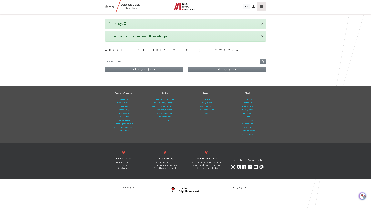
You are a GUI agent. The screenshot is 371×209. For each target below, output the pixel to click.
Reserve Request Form (165, 113)
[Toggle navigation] (261, 6)
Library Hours (247, 113)
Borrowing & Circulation (164, 99)
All (237, 50)
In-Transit (165, 120)
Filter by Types (225, 69)
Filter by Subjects (143, 69)
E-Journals (123, 106)
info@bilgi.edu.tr (240, 187)
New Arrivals (124, 131)
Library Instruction (206, 99)
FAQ (206, 113)
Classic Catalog (123, 110)
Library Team (247, 110)
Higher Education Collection (124, 127)
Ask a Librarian (206, 106)
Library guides (206, 103)
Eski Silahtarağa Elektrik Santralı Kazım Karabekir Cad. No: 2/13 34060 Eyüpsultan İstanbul (206, 163)
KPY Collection (123, 117)
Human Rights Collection (123, 124)
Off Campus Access (206, 110)
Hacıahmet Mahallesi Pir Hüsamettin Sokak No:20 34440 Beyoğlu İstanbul (165, 163)
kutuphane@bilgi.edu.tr (247, 160)
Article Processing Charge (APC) (165, 103)
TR (246, 6)
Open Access (124, 113)
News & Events (247, 134)
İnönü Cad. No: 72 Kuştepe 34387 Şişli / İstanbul (123, 163)
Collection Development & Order (164, 106)
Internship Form (164, 117)
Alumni (247, 117)
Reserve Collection (124, 103)
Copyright (247, 127)
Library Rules (247, 106)
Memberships (247, 124)
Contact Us (247, 103)
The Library (247, 99)
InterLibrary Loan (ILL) (165, 110)
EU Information (124, 120)
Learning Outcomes (247, 131)
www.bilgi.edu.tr (130, 187)
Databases (123, 99)
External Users (247, 120)
